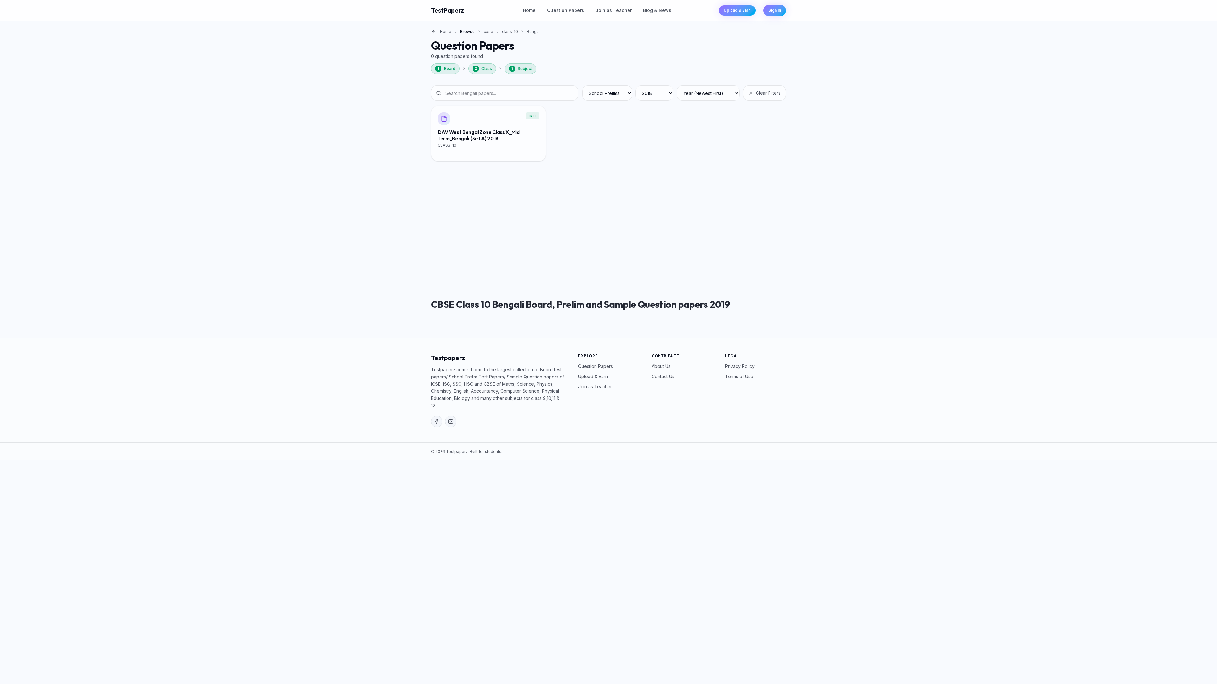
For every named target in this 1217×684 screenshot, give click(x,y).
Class (483, 68)
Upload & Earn (737, 10)
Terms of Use (739, 376)
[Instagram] (450, 421)
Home (529, 10)
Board (446, 68)
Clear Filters (768, 93)
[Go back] (433, 31)
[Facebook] (436, 421)
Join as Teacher (614, 10)
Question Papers (565, 10)
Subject (521, 68)
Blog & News (657, 10)
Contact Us (663, 376)
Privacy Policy (740, 366)
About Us (661, 366)
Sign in (775, 10)
